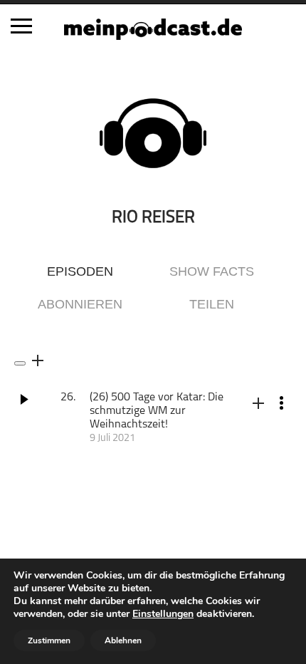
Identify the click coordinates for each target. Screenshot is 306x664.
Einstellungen (163, 614)
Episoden (80, 271)
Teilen (211, 304)
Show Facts (211, 271)
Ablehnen (123, 640)
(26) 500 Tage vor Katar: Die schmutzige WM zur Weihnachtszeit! (156, 411)
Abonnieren (80, 304)
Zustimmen (49, 640)
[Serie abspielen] (20, 363)
